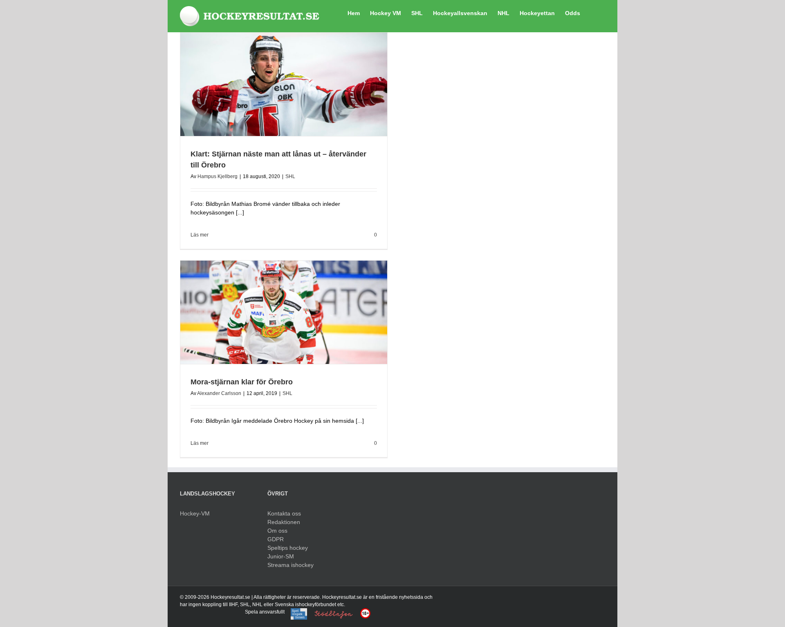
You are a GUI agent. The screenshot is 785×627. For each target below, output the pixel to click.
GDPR (275, 539)
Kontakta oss (284, 513)
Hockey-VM (195, 513)
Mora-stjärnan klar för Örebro (242, 382)
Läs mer (200, 235)
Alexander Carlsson (219, 393)
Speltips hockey (287, 547)
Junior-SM (280, 556)
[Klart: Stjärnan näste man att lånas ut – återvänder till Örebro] (283, 84)
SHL (290, 176)
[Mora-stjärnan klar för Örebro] (283, 312)
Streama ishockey (290, 565)
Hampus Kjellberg (217, 176)
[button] (592, 12)
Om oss (277, 530)
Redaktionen (283, 522)
